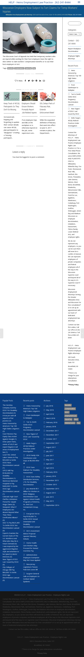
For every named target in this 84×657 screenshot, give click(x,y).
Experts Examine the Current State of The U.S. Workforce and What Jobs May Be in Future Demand (10, 538)
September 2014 (52, 505)
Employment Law (70, 416)
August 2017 (51, 447)
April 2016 (50, 468)
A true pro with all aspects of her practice (9, 418)
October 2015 (51, 484)
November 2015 (52, 480)
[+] (12, 96)
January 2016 (51, 476)
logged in (25, 157)
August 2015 (51, 493)
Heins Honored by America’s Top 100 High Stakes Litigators (74, 75)
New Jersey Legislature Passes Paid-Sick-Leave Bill (30, 567)
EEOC (67, 412)
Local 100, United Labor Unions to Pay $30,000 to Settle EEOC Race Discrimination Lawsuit (11, 460)
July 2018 (49, 406)
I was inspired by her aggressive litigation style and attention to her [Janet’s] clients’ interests (11, 551)
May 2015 (50, 501)
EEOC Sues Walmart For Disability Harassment (31, 470)
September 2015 (52, 488)
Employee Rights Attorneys (74, 57)
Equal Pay (28, 68)
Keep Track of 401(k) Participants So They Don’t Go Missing (12, 106)
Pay (34, 68)
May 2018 (50, 410)
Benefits (10, 68)
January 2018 (51, 426)
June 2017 (50, 455)
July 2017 (49, 451)
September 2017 (52, 443)
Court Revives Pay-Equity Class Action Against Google (10, 436)
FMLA (76, 419)
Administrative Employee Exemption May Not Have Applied (31, 557)
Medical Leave (70, 423)
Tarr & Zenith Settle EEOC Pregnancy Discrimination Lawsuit (74, 99)
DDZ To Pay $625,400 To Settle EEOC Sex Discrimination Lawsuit (11, 525)
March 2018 (50, 418)
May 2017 (50, 460)
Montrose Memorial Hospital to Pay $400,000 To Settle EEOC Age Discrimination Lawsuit (11, 486)
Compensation (19, 68)
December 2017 (52, 431)
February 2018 (51, 422)
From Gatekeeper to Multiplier (73, 87)
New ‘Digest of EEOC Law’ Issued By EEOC (74, 111)
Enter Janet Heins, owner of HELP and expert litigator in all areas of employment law (11, 447)
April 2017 (50, 464)
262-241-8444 (77, 15)
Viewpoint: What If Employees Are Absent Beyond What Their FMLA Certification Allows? (11, 512)
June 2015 (50, 497)
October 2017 (51, 439)
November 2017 (52, 435)
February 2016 (51, 472)
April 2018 (50, 414)
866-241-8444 (70, 629)
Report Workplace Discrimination (74, 50)
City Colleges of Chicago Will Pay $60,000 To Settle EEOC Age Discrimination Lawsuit (11, 572)
